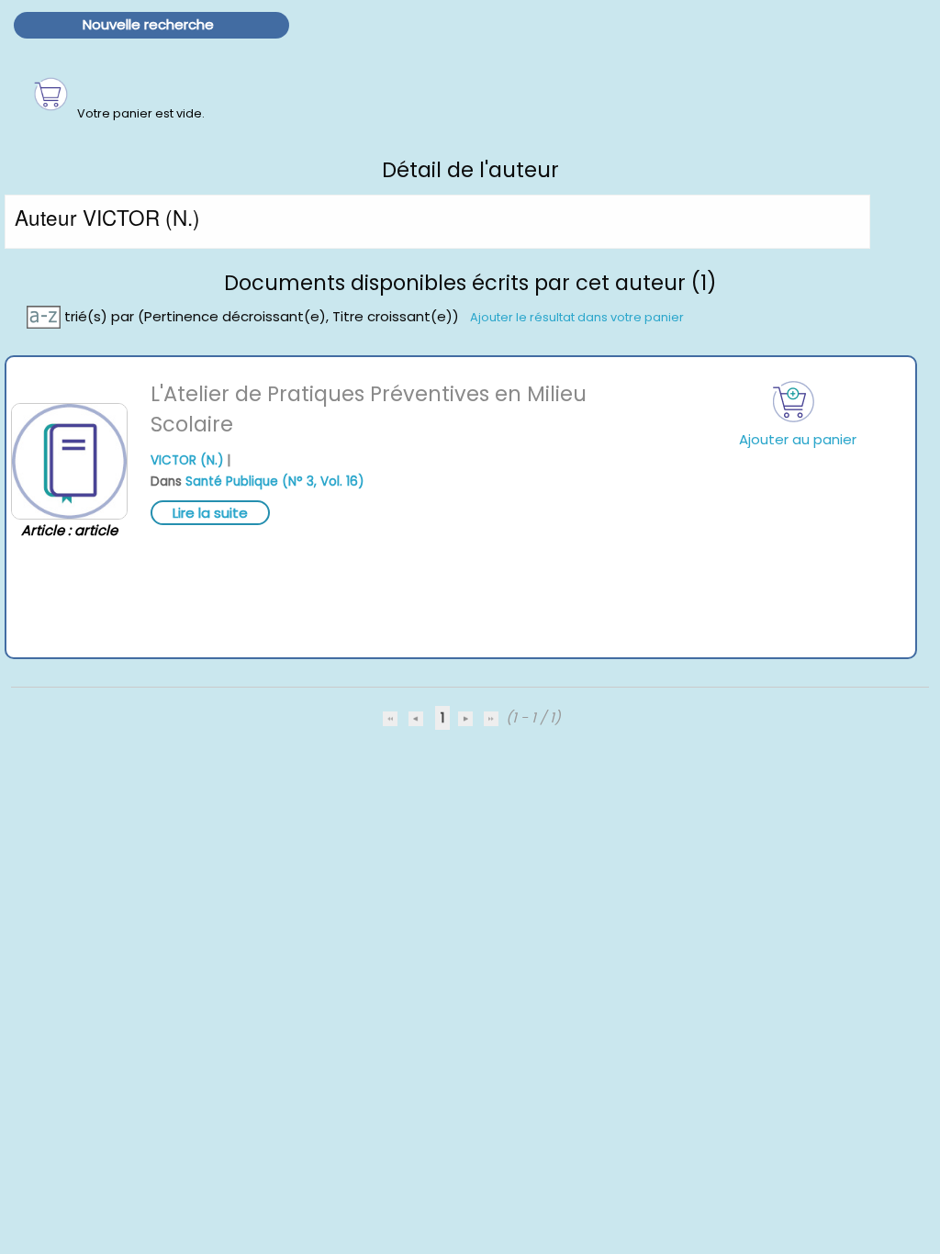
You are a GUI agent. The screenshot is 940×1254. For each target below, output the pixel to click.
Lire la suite (210, 512)
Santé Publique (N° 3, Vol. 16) (274, 481)
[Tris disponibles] (45, 315)
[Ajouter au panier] (794, 401)
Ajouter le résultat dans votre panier (577, 316)
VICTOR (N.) (187, 460)
